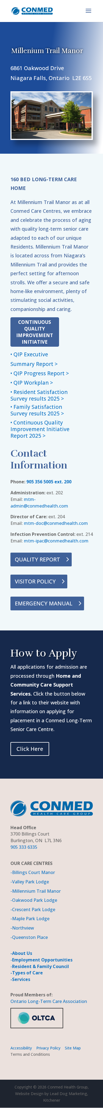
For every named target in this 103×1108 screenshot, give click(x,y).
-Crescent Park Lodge (32, 909)
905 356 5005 (39, 482)
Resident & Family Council (40, 966)
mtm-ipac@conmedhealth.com (56, 541)
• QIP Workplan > (31, 382)
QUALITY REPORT (37, 559)
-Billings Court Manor (32, 872)
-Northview (22, 928)
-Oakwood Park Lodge (33, 900)
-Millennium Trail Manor (35, 891)
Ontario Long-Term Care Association (48, 1001)
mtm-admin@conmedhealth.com (39, 502)
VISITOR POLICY (35, 581)
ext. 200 (62, 482)
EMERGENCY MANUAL (44, 603)
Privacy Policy (47, 1048)
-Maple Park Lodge (29, 919)
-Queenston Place (29, 937)
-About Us (21, 953)
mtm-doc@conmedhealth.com (56, 523)
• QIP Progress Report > (39, 373)
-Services (20, 979)
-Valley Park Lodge (29, 882)
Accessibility (21, 1048)
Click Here (29, 749)
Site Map (73, 1048)
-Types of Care (26, 973)
